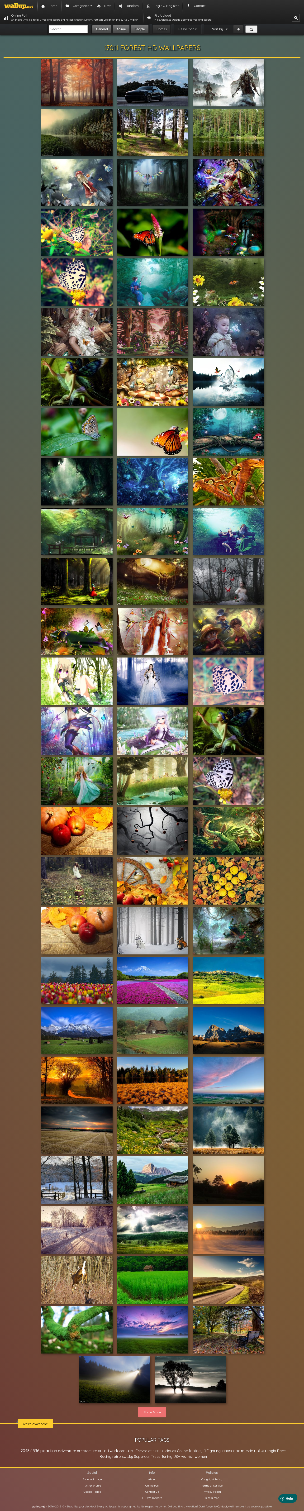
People (140, 29)
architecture (87, 1451)
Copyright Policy (211, 1479)
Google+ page (92, 1491)
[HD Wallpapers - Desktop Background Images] (18, 6)
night (272, 1451)
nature (260, 1450)
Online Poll (152, 1485)
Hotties (162, 29)
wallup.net (38, 1506)
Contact (222, 1506)
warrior (187, 1456)
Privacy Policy (212, 1491)
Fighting (214, 1450)
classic (158, 1450)
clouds (170, 1451)
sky (130, 1456)
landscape (231, 1450)
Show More (152, 1412)
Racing (105, 1456)
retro (116, 1456)
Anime (121, 29)
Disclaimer (212, 1498)
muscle (247, 1451)
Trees (156, 1456)
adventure (67, 1450)
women (201, 1456)
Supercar (142, 1456)
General (102, 29)
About (152, 1479)
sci (124, 1456)
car (122, 1451)
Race (281, 1451)
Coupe (182, 1451)
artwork (111, 1450)
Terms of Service (212, 1485)
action (51, 1450)
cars (130, 1450)
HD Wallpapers (152, 1498)
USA (176, 1456)
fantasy (196, 1450)
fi (205, 1450)
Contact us (152, 1491)
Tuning (167, 1456)
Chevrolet (143, 1451)
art (100, 1450)
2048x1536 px (33, 1450)
